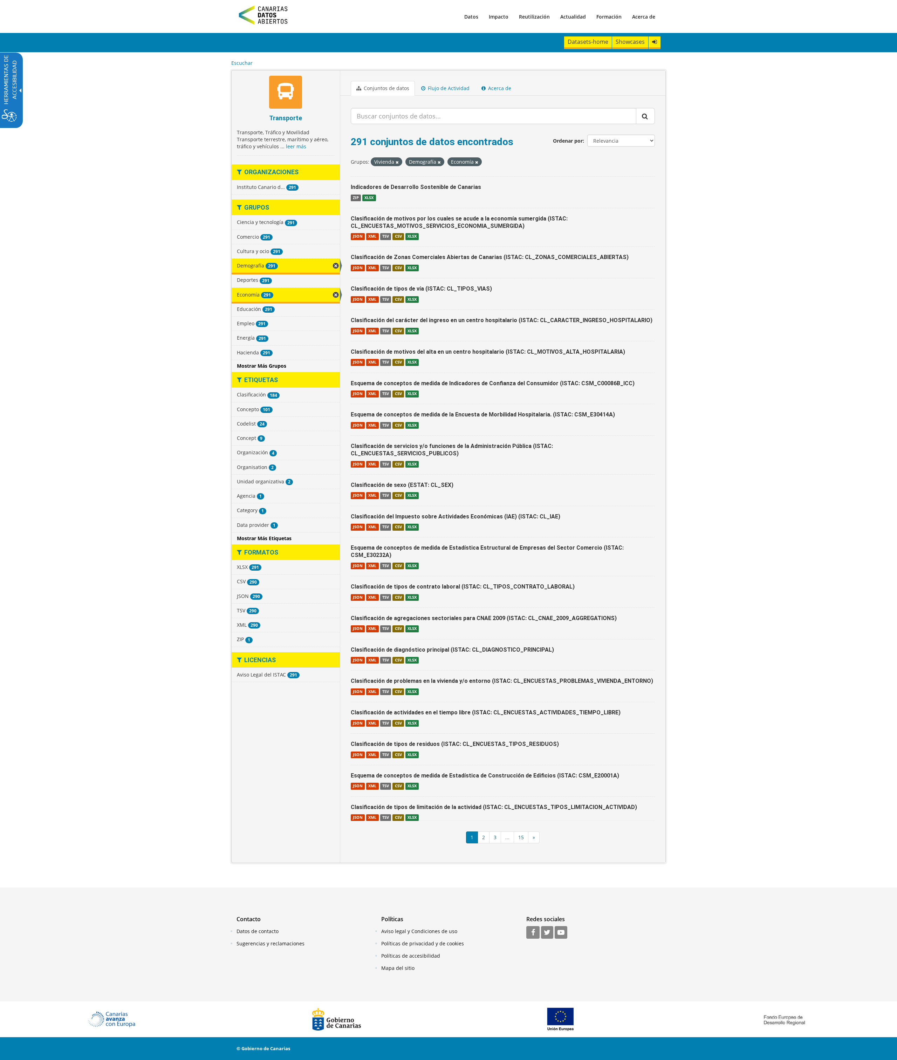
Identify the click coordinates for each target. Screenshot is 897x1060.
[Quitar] (397, 162)
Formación (609, 16)
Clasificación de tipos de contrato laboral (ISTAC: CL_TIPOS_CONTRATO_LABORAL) (463, 586)
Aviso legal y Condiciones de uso (419, 931)
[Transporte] (286, 93)
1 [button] (472, 837)
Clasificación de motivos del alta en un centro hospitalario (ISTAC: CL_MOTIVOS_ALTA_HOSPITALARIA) (488, 351)
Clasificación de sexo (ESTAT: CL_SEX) (402, 485)
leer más (296, 146)
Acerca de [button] (499, 88)
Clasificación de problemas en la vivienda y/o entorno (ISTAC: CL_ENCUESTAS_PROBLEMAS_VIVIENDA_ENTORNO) (502, 681)
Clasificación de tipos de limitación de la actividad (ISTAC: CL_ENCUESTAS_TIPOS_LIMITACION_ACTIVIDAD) (494, 807)
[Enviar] (645, 116)
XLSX (369, 197)
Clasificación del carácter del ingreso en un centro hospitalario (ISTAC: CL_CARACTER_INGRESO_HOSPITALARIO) (501, 320)
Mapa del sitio (398, 968)
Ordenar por (568, 140)
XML (372, 236)
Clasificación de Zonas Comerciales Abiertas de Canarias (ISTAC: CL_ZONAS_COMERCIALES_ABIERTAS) (490, 257)
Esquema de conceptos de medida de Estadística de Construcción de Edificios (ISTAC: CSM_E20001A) (485, 775)
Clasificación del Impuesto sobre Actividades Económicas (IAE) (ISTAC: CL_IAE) (455, 516)
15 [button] (521, 837)
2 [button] (483, 837)
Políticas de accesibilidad (410, 955)
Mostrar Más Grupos (261, 365)
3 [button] (495, 837)
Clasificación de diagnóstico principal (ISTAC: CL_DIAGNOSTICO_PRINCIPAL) (452, 649)
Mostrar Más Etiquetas (264, 538)
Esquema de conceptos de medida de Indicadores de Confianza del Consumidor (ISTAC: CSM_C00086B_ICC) (493, 383)
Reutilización (534, 16)
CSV (398, 236)
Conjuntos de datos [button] (385, 88)
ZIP (356, 197)
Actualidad (573, 16)
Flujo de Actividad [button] (448, 88)
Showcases (630, 42)
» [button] (534, 837)
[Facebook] (533, 933)
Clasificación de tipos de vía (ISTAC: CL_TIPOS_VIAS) (421, 288)
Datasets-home (588, 42)
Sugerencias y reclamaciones (270, 943)
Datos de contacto (258, 931)
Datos (471, 16)
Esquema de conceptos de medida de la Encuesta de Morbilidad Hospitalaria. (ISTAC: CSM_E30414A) (483, 414)
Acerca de (643, 16)
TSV (385, 236)
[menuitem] (471, 16)
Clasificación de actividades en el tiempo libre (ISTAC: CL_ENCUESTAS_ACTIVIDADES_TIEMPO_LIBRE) (486, 712)
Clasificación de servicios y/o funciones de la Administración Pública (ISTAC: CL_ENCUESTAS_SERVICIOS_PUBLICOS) (452, 450)
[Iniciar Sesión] (654, 41)
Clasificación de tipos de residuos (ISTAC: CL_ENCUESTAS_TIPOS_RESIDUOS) (455, 744)
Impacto (498, 16)
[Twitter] (547, 933)
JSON (358, 236)
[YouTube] (561, 933)
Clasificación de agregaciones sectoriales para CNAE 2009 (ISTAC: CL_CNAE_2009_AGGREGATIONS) (484, 618)
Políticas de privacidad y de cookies (422, 943)
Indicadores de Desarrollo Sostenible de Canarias (416, 187)
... (507, 837)
